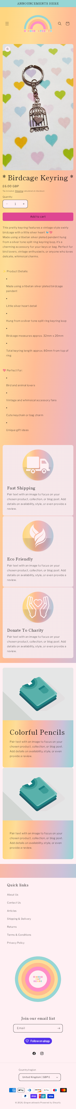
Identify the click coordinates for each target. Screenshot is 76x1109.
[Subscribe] (59, 1028)
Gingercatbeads (32, 1102)
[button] (7, 24)
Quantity (7, 196)
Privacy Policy (15, 942)
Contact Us (14, 902)
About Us (12, 894)
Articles (12, 910)
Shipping (19, 191)
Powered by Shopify (50, 1102)
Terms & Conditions (19, 934)
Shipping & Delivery (19, 918)
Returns (12, 926)
